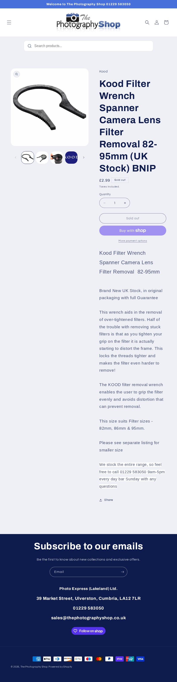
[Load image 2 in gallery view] (42, 157)
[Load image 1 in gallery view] (27, 157)
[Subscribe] (122, 572)
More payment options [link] (133, 240)
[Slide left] (15, 157)
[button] (9, 22)
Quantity (105, 194)
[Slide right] (83, 157)
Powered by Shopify (60, 667)
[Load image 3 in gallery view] (57, 157)
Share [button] (108, 499)
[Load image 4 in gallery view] (71, 157)
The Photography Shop (34, 667)
